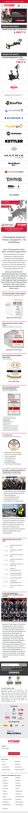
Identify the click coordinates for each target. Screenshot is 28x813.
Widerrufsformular (6, 769)
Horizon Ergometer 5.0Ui (12, 57)
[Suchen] (22, 6)
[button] (2, 16)
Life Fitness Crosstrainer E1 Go (16, 550)
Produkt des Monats (10, 26)
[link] (14, 210)
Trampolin (17, 783)
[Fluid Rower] (14, 126)
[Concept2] (14, 118)
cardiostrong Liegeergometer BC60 (15, 581)
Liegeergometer (19, 791)
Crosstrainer (5, 777)
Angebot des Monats (10, 54)
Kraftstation (5, 783)
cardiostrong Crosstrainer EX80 (16, 555)
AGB (3, 761)
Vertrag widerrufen (14, 753)
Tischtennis (5, 785)
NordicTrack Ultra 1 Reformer (14, 29)
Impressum (17, 764)
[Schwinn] (14, 172)
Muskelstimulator (7, 804)
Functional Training (7, 799)
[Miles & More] (14, 732)
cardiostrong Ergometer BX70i (16, 546)
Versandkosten (5, 767)
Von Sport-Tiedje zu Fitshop (7, 688)
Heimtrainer (5, 794)
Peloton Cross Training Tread (16, 586)
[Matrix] (14, 156)
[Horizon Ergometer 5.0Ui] (14, 72)
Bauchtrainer (18, 799)
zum (5, 748)
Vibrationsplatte (19, 804)
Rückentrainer (6, 802)
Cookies (4, 764)
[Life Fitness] (14, 149)
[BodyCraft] (14, 95)
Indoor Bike (5, 788)
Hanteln (17, 788)
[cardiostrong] (14, 110)
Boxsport (5, 791)
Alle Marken (5, 808)
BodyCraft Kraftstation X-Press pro (16, 560)
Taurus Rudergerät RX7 (16, 578)
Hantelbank (18, 785)
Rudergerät (18, 780)
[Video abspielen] (14, 483)
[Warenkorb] (26, 6)
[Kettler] (14, 141)
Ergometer (17, 777)
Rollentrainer (18, 794)
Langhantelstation (19, 796)
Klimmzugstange (19, 802)
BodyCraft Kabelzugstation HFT (15, 569)
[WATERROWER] (14, 187)
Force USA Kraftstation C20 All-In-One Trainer (16, 574)
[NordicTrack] (14, 164)
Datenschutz (18, 761)
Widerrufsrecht (18, 767)
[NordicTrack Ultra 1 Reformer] (14, 42)
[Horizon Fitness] (14, 133)
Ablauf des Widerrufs (19, 769)
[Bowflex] (14, 103)
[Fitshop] (9, 5)
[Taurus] (14, 179)
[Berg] (14, 87)
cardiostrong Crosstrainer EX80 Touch (16, 564)
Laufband (5, 780)
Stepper (4, 796)
